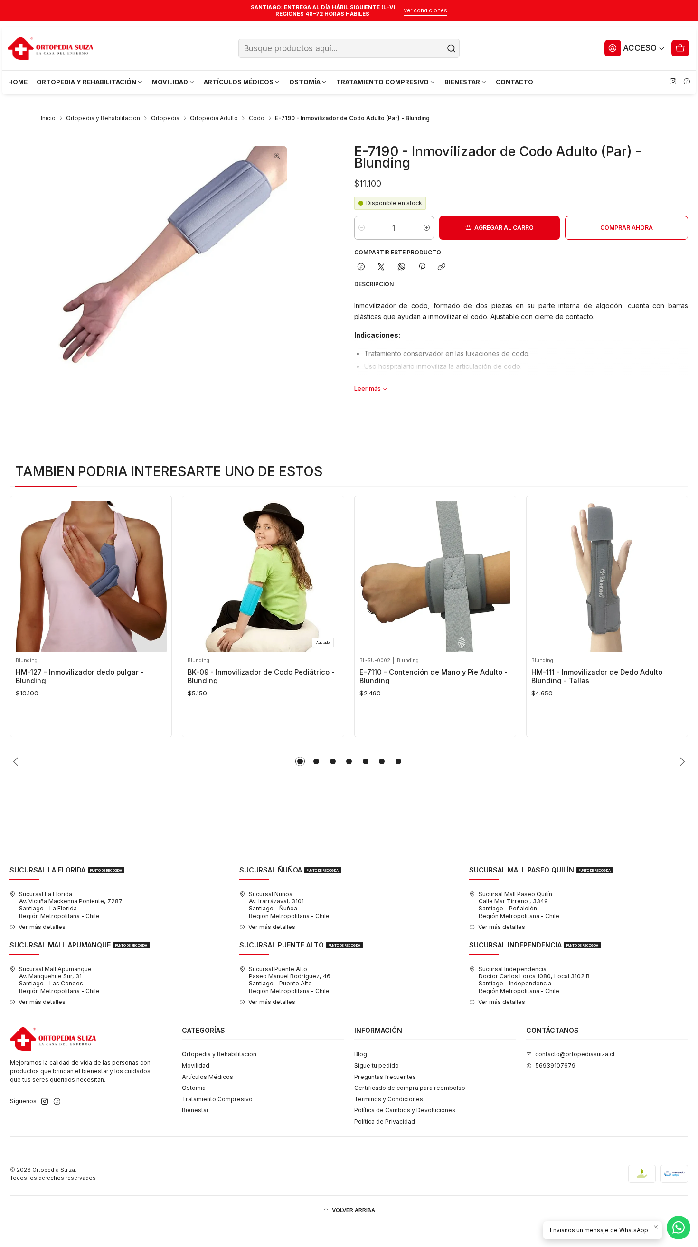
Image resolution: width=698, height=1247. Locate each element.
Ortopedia (165, 118)
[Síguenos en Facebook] (686, 82)
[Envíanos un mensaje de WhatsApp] (678, 1227)
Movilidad (195, 1065)
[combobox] (349, 48)
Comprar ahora (626, 227)
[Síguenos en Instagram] (673, 82)
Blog (360, 1054)
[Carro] (680, 48)
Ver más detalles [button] (42, 926)
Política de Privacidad (384, 1121)
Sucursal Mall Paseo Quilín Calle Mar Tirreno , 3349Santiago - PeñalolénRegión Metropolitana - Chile (519, 905)
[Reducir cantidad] (361, 227)
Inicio (48, 118)
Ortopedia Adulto (214, 118)
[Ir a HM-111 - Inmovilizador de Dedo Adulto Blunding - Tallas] (606, 576)
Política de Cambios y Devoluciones (404, 1110)
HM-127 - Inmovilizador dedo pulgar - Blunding (80, 676)
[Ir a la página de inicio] (50, 48)
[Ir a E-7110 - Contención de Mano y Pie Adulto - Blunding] (434, 576)
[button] (300, 761)
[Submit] (451, 48)
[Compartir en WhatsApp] (402, 267)
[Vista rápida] (25, 574)
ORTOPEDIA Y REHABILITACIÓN (86, 81)
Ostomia (194, 1087)
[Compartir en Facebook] (361, 267)
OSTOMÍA (305, 81)
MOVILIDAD (170, 81)
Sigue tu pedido (376, 1065)
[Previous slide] (17, 761)
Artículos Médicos (207, 1076)
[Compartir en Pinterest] (422, 267)
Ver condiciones (425, 10)
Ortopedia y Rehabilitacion (103, 118)
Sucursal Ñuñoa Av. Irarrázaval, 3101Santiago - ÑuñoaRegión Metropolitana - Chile (289, 905)
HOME (18, 81)
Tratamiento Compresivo (217, 1099)
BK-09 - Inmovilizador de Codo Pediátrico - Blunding (261, 676)
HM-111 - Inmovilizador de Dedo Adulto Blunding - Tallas (596, 676)
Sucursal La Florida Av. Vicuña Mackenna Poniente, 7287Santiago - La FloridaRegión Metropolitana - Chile (71, 905)
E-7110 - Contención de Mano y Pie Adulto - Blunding (433, 676)
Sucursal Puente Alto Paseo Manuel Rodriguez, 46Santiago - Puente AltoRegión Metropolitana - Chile (289, 980)
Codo (256, 118)
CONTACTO (514, 81)
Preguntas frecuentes (385, 1076)
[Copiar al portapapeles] (442, 267)
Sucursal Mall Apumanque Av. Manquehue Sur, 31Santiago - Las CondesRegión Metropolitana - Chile (59, 980)
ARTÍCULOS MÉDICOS (239, 81)
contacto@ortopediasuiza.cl (574, 1054)
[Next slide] (681, 761)
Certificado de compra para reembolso (409, 1087)
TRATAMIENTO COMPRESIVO (382, 81)
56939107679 (555, 1065)
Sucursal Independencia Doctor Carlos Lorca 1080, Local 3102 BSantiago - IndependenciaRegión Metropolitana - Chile (534, 980)
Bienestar (195, 1110)
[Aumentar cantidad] (427, 227)
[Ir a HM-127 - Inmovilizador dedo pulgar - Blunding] (91, 576)
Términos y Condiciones (388, 1099)
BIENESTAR (462, 81)
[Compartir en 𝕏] (381, 267)
